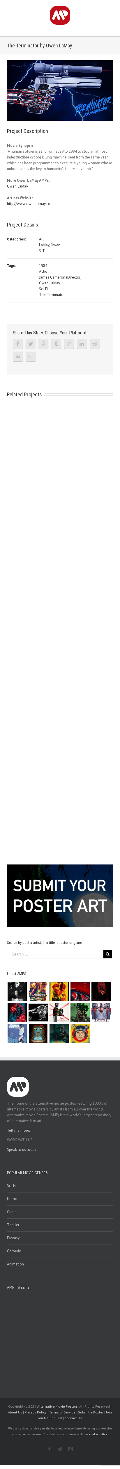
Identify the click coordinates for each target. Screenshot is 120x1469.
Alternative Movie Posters (57, 1406)
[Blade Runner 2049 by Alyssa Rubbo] (59, 1033)
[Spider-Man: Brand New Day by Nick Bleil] (101, 1012)
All (41, 239)
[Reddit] (95, 344)
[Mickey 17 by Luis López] (80, 1033)
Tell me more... (19, 1130)
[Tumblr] (56, 344)
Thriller (13, 1224)
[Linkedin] (82, 344)
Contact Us (73, 1418)
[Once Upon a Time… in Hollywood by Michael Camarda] (38, 991)
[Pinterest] (43, 344)
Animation (15, 1264)
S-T (42, 250)
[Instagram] (70, 1449)
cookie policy (98, 1434)
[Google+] (69, 344)
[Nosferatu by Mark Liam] (17, 991)
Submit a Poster (90, 1412)
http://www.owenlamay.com (30, 203)
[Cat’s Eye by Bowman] (38, 1033)
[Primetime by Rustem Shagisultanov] (17, 1033)
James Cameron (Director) (60, 277)
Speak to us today (21, 1149)
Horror (12, 1198)
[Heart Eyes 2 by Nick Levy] (17, 1012)
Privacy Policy (36, 1412)
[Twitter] (31, 344)
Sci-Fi (43, 288)
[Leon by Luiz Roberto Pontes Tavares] (59, 1012)
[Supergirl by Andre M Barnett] (101, 991)
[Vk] (18, 356)
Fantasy (13, 1238)
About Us (15, 1412)
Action (44, 271)
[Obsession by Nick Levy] (59, 991)
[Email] (31, 356)
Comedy (14, 1251)
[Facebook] (18, 344)
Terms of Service (62, 1412)
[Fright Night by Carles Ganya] (38, 1012)
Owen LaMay (17, 186)
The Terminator (52, 294)
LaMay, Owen (49, 245)
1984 (43, 265)
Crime (12, 1211)
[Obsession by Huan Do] (80, 991)
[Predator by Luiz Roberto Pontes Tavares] (80, 1012)
